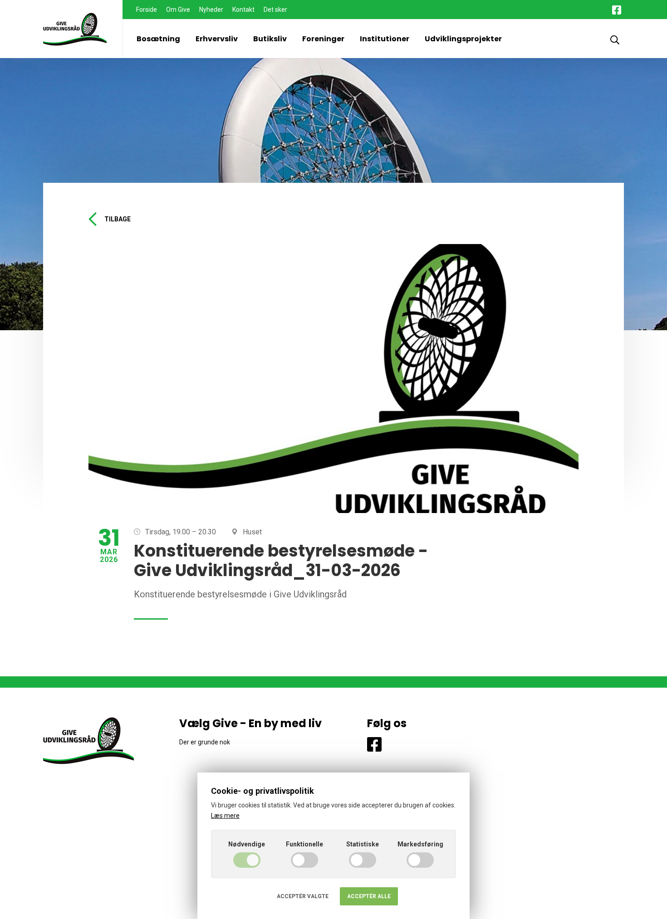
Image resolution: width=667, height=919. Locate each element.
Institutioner (384, 39)
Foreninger (323, 39)
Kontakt (243, 9)
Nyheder (211, 9)
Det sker (275, 9)
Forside (146, 9)
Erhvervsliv (217, 39)
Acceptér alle (369, 896)
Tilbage (117, 219)
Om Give (178, 9)
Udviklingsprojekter (463, 39)
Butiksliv (270, 39)
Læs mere (225, 815)
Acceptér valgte (303, 896)
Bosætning (158, 39)
